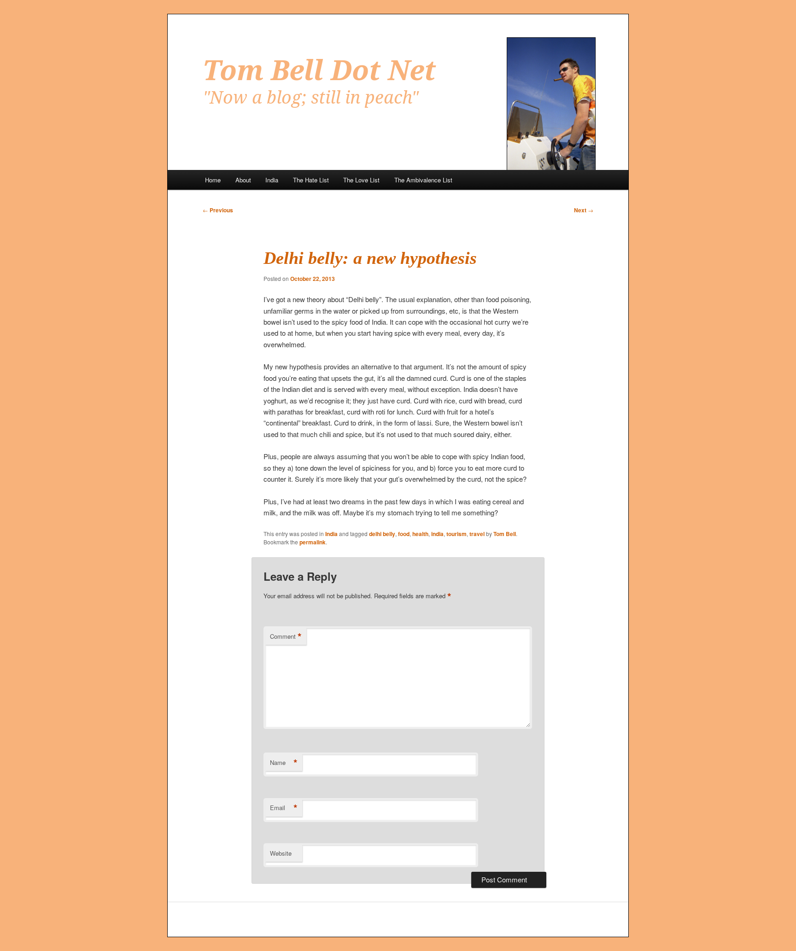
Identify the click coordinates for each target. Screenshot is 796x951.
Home (213, 179)
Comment (286, 636)
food (404, 534)
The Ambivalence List (423, 179)
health (420, 534)
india (437, 534)
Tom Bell (504, 534)
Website (281, 853)
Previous (218, 210)
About (243, 179)
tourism (456, 534)
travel (477, 534)
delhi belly (382, 534)
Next (583, 210)
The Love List (361, 179)
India (271, 179)
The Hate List (311, 179)
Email (284, 807)
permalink (312, 542)
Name (284, 762)
